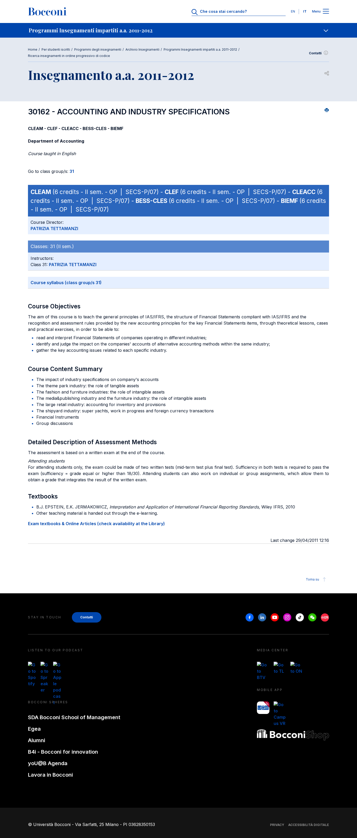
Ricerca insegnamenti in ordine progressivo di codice (69, 56)
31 (72, 171)
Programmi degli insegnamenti (97, 49)
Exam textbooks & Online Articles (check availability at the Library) (96, 523)
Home (32, 49)
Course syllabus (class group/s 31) (66, 282)
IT (305, 11)
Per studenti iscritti (56, 49)
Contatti (315, 53)
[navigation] (178, 30)
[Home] (47, 11)
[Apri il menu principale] (326, 11)
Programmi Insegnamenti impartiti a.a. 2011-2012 (200, 49)
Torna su (312, 579)
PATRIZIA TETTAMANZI (54, 228)
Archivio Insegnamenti (142, 49)
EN (293, 11)
